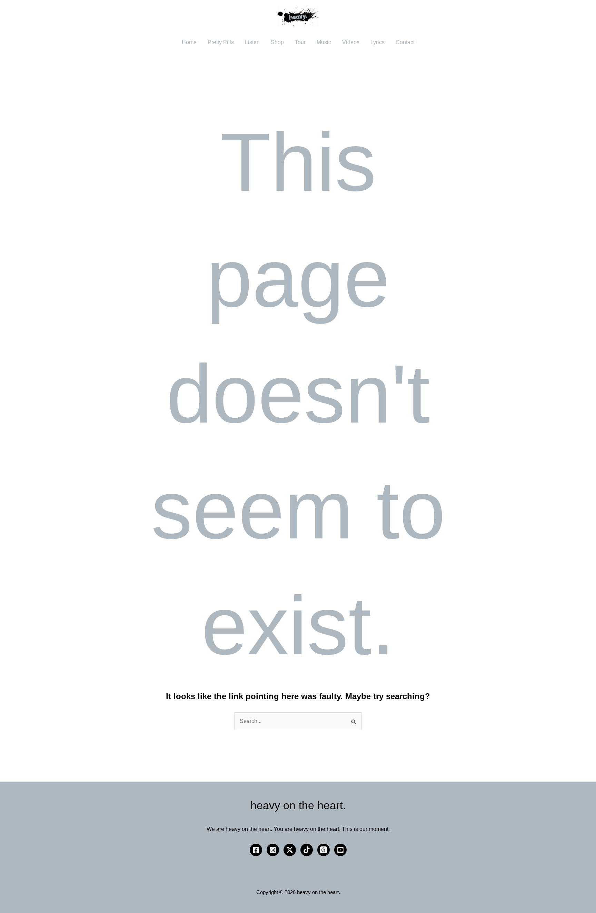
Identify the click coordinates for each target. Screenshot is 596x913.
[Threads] (323, 850)
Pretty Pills (221, 42)
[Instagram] (273, 850)
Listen (252, 42)
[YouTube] (340, 850)
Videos (350, 42)
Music (324, 42)
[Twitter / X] (290, 850)
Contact (405, 42)
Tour (300, 42)
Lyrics (377, 42)
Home (189, 42)
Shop (277, 42)
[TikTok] (306, 850)
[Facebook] (256, 850)
